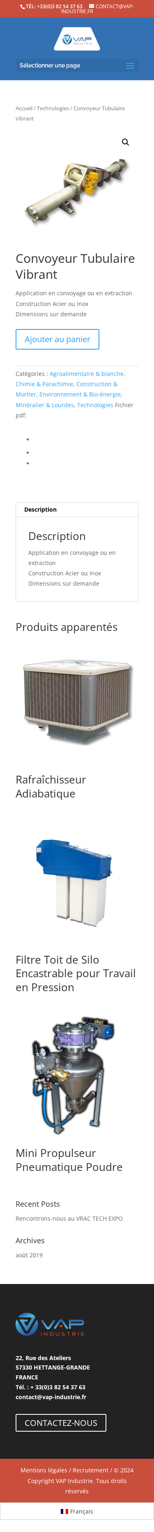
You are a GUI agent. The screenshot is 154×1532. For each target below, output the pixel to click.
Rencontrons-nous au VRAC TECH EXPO (69, 1218)
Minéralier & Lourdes (45, 405)
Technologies (53, 108)
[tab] (77, 510)
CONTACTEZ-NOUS (61, 1422)
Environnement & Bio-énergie (80, 394)
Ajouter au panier (57, 339)
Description (40, 509)
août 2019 (29, 1255)
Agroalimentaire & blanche (87, 374)
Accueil (24, 108)
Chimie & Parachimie (44, 384)
